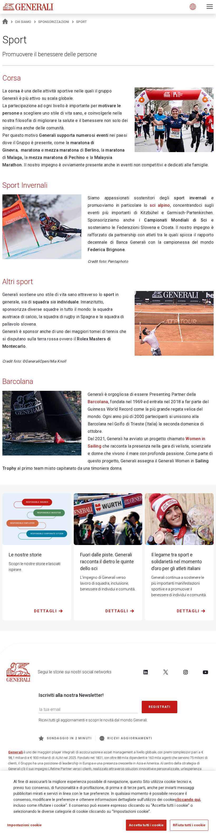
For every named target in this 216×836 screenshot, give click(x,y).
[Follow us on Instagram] (185, 672)
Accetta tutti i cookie (146, 825)
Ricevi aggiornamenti (129, 738)
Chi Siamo (23, 22)
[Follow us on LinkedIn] (146, 672)
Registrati (160, 707)
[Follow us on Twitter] (166, 672)
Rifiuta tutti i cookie (189, 825)
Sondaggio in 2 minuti (69, 738)
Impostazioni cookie (24, 825)
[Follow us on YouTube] (205, 672)
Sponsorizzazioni (53, 22)
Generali (15, 752)
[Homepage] (5, 22)
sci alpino (160, 205)
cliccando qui (187, 799)
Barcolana (98, 401)
